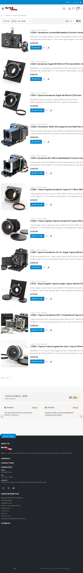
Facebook (3, 488)
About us (4, 513)
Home (2, 15)
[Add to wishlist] (44, 48)
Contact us (5, 511)
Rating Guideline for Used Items (12, 498)
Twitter (13, 488)
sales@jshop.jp (6, 472)
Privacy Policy (6, 516)
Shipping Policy (6, 503)
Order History (5, 508)
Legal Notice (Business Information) (13, 519)
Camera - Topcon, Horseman (38, 30)
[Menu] (3, 8)
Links (67, 2)
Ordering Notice (6, 500)
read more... (6, 458)
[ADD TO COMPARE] (48, 48)
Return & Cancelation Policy (11, 506)
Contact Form (6, 467)
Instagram (8, 488)
